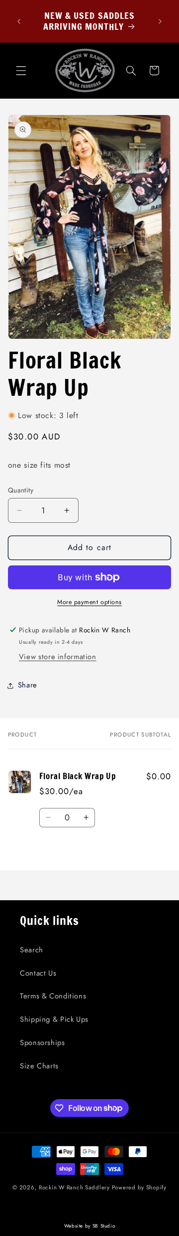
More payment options (89, 602)
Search (31, 949)
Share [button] (27, 685)
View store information (57, 656)
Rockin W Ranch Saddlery (74, 1187)
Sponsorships (42, 1042)
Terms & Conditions (53, 995)
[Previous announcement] (19, 21)
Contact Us (38, 973)
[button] (20, 70)
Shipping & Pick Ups (54, 1019)
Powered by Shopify (139, 1187)
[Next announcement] (160, 21)
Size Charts (39, 1065)
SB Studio (103, 1226)
